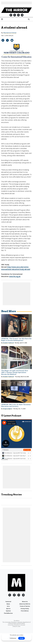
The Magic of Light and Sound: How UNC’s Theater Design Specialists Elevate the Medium (14, 372)
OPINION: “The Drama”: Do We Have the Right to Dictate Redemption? (16, 339)
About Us (25, 601)
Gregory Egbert (7, 408)
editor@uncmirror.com (16, 618)
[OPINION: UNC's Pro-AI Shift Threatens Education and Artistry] (16, 391)
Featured (8, 601)
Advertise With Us (24, 604)
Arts (8, 606)
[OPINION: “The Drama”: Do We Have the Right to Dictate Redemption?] (16, 325)
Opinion (8, 611)
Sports (8, 608)
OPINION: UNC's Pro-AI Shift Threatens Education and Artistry (16, 405)
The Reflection (8, 613)
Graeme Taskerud (8, 343)
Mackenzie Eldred (9, 33)
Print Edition (25, 611)
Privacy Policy (25, 608)
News (8, 604)
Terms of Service (25, 606)
